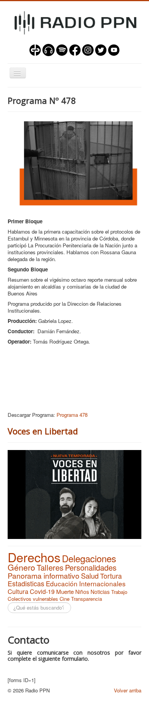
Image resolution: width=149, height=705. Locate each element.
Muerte (65, 591)
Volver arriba (127, 690)
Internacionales (102, 583)
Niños (82, 591)
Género (21, 567)
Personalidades (91, 567)
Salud (90, 576)
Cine (65, 598)
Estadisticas (26, 583)
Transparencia (86, 598)
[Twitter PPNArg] (101, 49)
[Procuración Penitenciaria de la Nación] (35, 49)
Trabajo (119, 591)
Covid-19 (42, 591)
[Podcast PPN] (48, 49)
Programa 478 (72, 414)
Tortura (111, 576)
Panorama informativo (43, 575)
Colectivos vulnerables (33, 598)
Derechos (34, 557)
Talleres (50, 567)
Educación (62, 583)
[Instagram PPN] (88, 49)
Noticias (100, 591)
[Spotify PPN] (62, 49)
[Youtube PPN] (114, 49)
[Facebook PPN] (75, 49)
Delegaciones (89, 558)
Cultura (18, 591)
